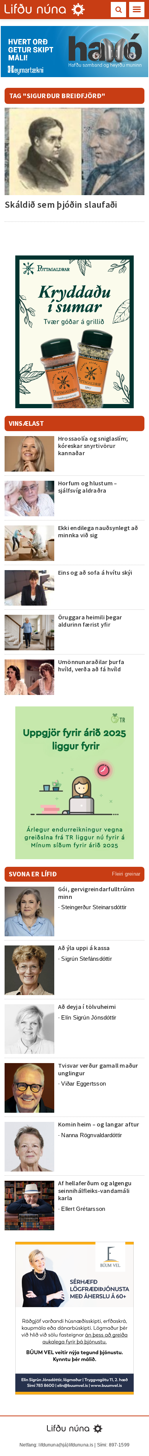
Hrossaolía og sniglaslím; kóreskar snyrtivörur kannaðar (93, 446)
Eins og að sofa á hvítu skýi (95, 572)
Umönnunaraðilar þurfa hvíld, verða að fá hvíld (91, 665)
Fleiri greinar (126, 874)
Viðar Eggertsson (83, 1083)
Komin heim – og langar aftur (98, 1124)
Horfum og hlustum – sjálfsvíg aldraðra (87, 486)
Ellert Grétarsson (83, 1209)
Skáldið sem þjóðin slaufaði (61, 204)
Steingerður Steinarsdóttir (93, 907)
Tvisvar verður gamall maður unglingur (98, 1069)
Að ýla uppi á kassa (84, 948)
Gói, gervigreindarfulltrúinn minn (96, 892)
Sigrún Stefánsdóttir (86, 958)
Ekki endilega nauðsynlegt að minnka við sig (98, 531)
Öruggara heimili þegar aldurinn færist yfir (90, 620)
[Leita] (118, 9)
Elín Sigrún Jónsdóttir (88, 1017)
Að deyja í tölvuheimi (87, 1006)
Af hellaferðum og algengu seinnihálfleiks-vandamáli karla (94, 1190)
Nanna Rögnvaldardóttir (91, 1135)
